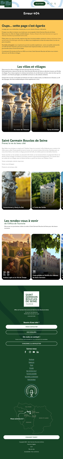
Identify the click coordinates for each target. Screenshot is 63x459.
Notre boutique (31, 379)
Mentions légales (31, 444)
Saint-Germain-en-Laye (49, 34)
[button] (55, 4)
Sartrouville (24, 35)
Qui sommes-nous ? (31, 371)
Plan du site (31, 449)
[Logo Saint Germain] (31, 299)
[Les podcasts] (31, 391)
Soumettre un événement (31, 376)
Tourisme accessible (32, 373)
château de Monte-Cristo (53, 38)
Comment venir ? (31, 437)
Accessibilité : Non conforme (31, 451)
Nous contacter (31, 327)
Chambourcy (10, 35)
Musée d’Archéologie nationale (14, 40)
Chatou (32, 34)
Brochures (31, 359)
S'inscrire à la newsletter (31, 343)
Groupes (31, 368)
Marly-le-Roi (38, 34)
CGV (31, 446)
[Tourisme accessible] (48, 3)
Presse (31, 365)
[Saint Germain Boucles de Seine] (8, 3)
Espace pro (31, 362)
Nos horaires (31, 332)
